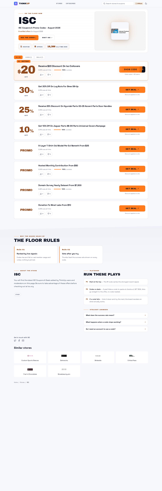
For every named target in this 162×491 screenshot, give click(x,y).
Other (17, 294)
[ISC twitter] (15, 340)
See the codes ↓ (28, 37)
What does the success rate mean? (116, 315)
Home (16, 382)
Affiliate (139, 3)
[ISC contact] (23, 340)
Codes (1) (28, 57)
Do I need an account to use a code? (116, 329)
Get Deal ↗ (132, 90)
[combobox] (118, 4)
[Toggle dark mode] (146, 4)
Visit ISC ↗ (47, 37)
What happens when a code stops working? (116, 322)
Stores (59, 3)
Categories (70, 3)
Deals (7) (39, 57)
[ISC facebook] (19, 340)
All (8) (18, 57)
